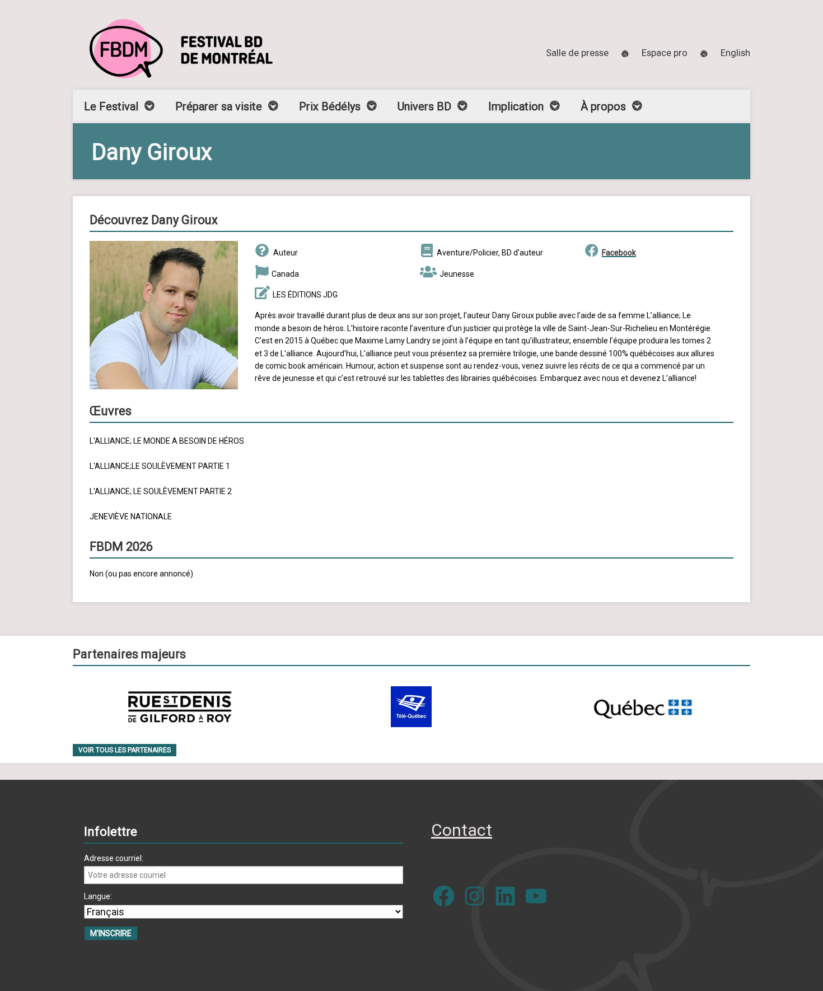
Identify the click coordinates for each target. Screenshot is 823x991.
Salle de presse (577, 52)
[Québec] (642, 706)
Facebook (619, 252)
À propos (603, 106)
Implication (516, 106)
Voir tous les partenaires (124, 750)
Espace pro (665, 52)
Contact (461, 830)
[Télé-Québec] (411, 706)
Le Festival (111, 106)
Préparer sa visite (218, 106)
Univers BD (424, 106)
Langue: (98, 896)
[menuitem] (735, 52)
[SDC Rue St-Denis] (180, 706)
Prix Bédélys (330, 106)
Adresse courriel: (113, 858)
